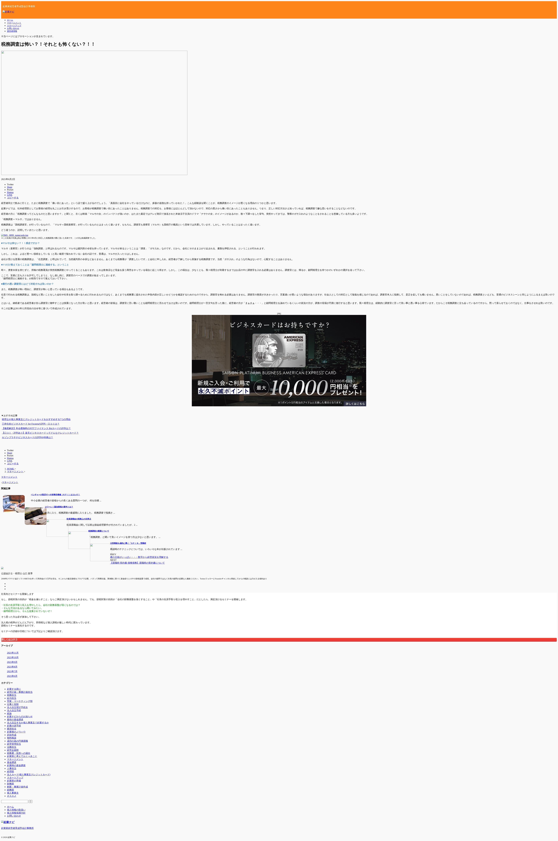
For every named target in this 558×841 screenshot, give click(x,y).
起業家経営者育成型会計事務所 (17, 828)
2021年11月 (13, 653)
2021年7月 (12, 671)
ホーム (10, 20)
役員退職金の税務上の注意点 (79, 519)
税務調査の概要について (98, 531)
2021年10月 (13, 657)
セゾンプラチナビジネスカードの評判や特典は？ (27, 437)
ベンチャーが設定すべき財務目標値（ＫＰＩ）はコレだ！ (55, 494)
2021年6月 (12, 676)
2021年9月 (12, 662)
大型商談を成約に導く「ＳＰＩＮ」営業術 (128, 543)
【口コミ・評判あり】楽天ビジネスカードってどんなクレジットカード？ (40, 433)
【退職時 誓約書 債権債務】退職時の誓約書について (137, 563)
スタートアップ (14, 25)
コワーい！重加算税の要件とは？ (59, 507)
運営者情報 (12, 31)
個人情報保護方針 (16, 813)
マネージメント (14, 23)
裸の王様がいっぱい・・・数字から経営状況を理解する (139, 557)
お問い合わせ (13, 28)
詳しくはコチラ (9, 639)
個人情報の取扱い (16, 810)
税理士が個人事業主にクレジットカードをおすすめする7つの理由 (36, 419)
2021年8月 (12, 666)
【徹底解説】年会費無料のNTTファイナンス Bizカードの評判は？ (36, 428)
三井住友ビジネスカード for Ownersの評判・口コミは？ (30, 424)
